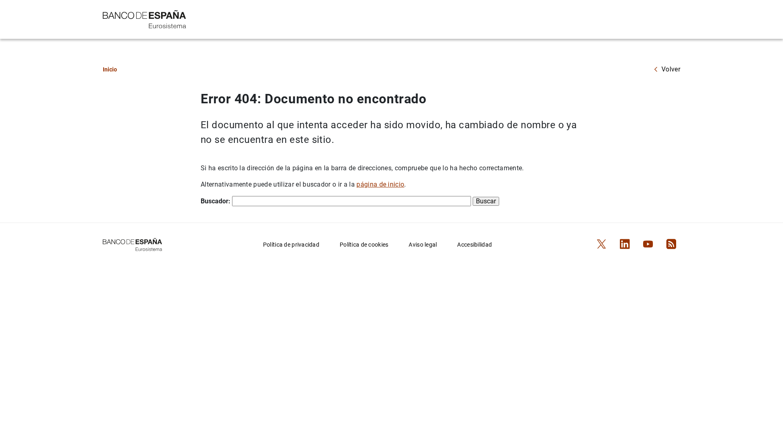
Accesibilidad (474, 244)
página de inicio (380, 184)
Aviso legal (423, 244)
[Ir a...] (144, 18)
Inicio (110, 69)
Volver (670, 69)
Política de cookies (364, 244)
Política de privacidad (291, 244)
